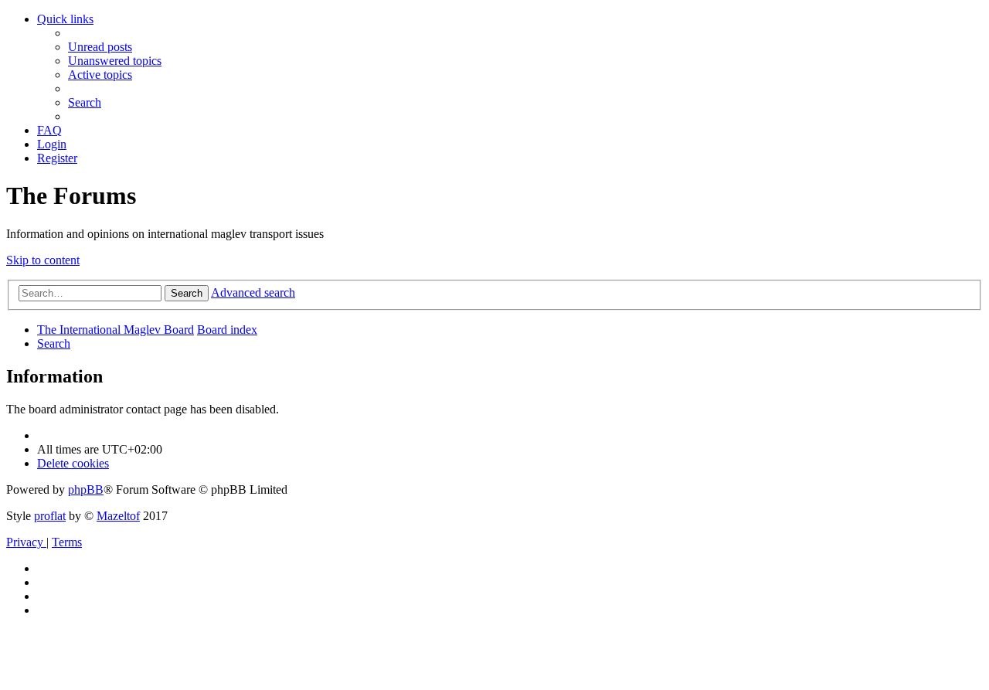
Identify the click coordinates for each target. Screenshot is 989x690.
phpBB (86, 489)
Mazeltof (118, 515)
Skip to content (43, 260)
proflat (50, 515)
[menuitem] (100, 46)
